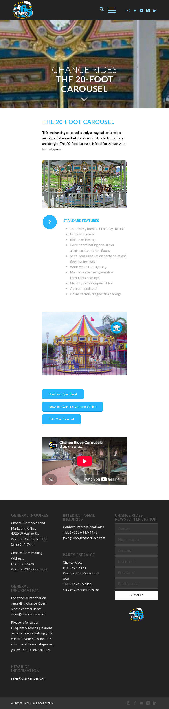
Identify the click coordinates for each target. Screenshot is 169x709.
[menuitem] (99, 10)
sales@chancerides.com (28, 614)
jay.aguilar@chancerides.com (84, 538)
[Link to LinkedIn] (154, 10)
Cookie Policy (45, 702)
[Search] (99, 10)
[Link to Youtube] (141, 10)
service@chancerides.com (81, 590)
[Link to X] (148, 10)
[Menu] (110, 10)
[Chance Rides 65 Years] (22, 10)
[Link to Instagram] (128, 10)
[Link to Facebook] (135, 10)
